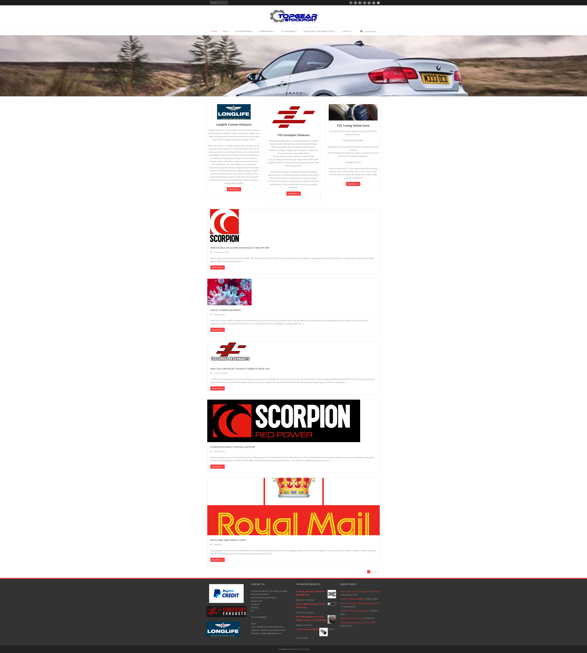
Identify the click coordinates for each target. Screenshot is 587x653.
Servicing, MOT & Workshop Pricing (319, 31)
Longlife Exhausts (265, 31)
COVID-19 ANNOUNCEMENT (225, 310)
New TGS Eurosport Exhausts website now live (240, 368)
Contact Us (347, 31)
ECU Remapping (288, 31)
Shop (225, 31)
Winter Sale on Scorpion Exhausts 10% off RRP (239, 247)
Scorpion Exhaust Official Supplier (232, 446)
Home (214, 31)
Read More (233, 189)
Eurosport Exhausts (244, 31)
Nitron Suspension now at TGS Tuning (356, 622)
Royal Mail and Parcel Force (228, 540)
